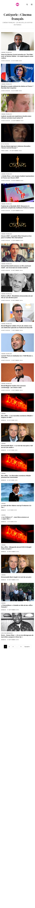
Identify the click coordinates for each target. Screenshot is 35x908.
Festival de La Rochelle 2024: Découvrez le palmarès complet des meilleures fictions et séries (17, 207)
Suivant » (27, 646)
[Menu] (31, 4)
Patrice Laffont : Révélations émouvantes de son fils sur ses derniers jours (17, 296)
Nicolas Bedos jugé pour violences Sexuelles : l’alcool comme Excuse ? (16, 147)
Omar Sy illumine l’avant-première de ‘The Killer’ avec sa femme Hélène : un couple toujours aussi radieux (17, 56)
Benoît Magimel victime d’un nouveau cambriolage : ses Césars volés (13, 386)
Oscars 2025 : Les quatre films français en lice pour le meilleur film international (16, 237)
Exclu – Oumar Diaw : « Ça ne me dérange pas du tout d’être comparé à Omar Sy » (17, 636)
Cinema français (6, 52)
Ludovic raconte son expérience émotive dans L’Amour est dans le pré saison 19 (16, 117)
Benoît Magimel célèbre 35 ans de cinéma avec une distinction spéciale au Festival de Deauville (16, 326)
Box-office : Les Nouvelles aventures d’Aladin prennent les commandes (16, 476)
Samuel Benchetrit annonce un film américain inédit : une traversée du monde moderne (16, 266)
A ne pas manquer (7, 633)
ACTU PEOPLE (5, 143)
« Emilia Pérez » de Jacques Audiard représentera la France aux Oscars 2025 (17, 177)
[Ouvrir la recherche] (27, 4)
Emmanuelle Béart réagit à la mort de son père (16, 577)
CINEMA (3, 413)
